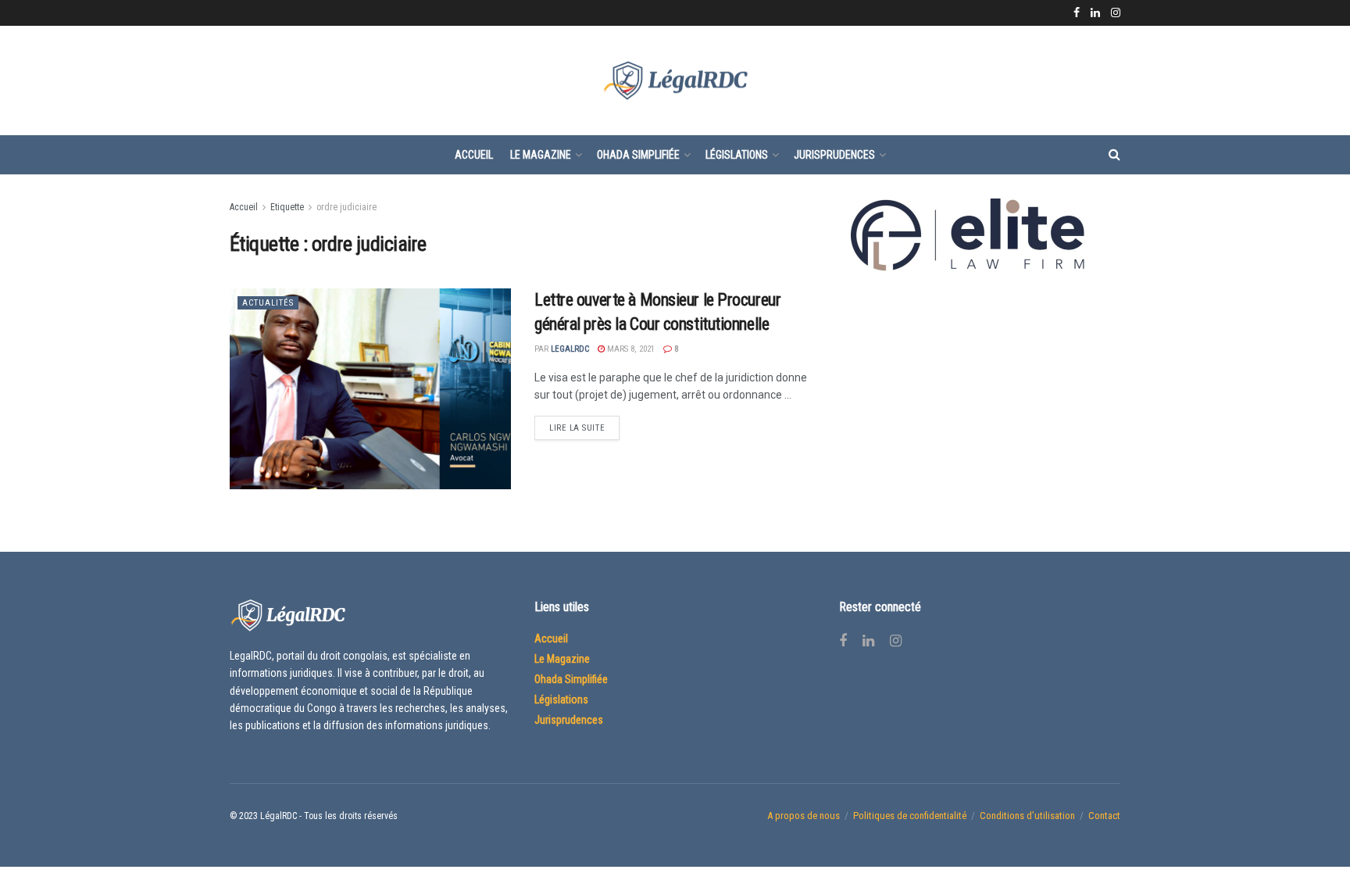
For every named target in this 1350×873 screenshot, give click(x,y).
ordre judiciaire (346, 207)
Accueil (474, 154)
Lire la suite (577, 428)
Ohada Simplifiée (638, 154)
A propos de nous (803, 815)
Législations (736, 154)
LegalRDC (570, 349)
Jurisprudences (834, 154)
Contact (1104, 815)
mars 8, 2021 (630, 349)
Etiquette (287, 207)
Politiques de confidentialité (909, 815)
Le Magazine (540, 154)
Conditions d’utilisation (1027, 815)
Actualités (268, 303)
